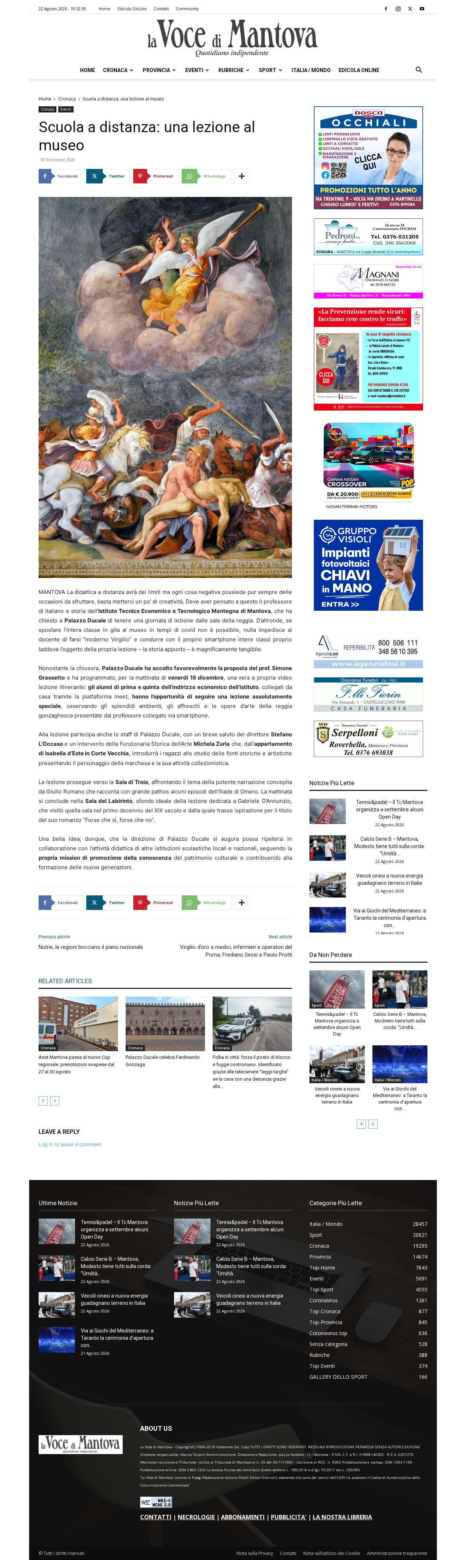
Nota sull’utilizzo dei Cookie (331, 1553)
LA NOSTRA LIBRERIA (342, 1517)
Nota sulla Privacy (255, 1553)
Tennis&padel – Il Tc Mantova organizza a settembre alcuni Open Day (389, 809)
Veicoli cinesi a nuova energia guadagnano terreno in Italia (337, 1095)
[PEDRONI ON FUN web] (368, 253)
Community (187, 8)
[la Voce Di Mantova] (233, 38)
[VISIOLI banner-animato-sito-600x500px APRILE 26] (368, 608)
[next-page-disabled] (54, 1100)
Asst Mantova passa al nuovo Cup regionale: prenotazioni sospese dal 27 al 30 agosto (76, 1064)
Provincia (156, 70)
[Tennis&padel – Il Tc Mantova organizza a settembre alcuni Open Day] (327, 811)
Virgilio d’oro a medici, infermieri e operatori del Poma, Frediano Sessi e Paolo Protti (236, 951)
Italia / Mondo (311, 70)
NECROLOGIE (196, 1517)
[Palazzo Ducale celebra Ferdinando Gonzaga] (165, 1024)
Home (105, 8)
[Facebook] (385, 9)
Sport (267, 70)
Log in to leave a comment (70, 1144)
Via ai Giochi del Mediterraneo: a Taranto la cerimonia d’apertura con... (389, 918)
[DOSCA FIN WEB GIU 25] (368, 207)
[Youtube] (421, 9)
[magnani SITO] (368, 296)
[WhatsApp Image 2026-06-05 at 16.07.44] (368, 508)
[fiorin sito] (368, 709)
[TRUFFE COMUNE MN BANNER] (368, 408)
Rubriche (231, 70)
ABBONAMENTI (243, 1517)
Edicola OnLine (132, 8)
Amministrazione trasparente (397, 1553)
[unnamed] (368, 666)
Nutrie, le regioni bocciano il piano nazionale (91, 947)
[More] (242, 176)
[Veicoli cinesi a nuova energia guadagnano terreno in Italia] (327, 885)
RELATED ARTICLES (65, 981)
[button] (418, 70)
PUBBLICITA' (289, 1517)
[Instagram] (397, 9)
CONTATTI (155, 1517)
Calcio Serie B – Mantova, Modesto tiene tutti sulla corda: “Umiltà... (389, 846)
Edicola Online (359, 70)
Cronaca (115, 70)
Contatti (161, 8)
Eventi (194, 70)
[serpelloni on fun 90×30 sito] (368, 755)
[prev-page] (43, 1100)
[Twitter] (409, 9)
